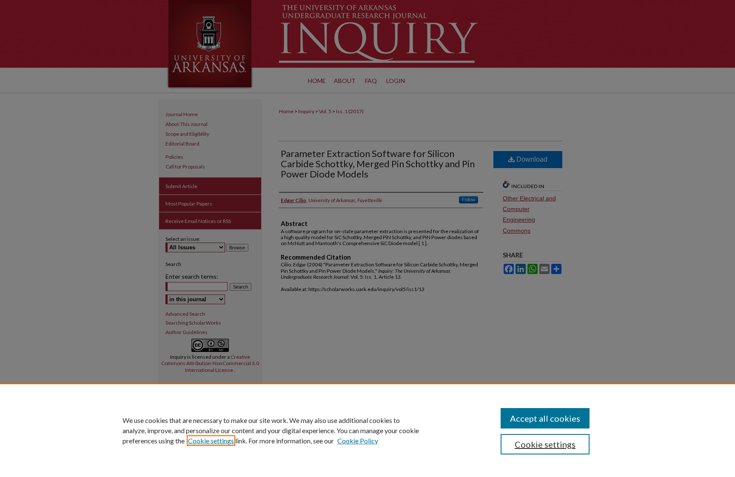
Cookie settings (211, 441)
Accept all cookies (545, 418)
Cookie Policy (357, 441)
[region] (367, 430)
